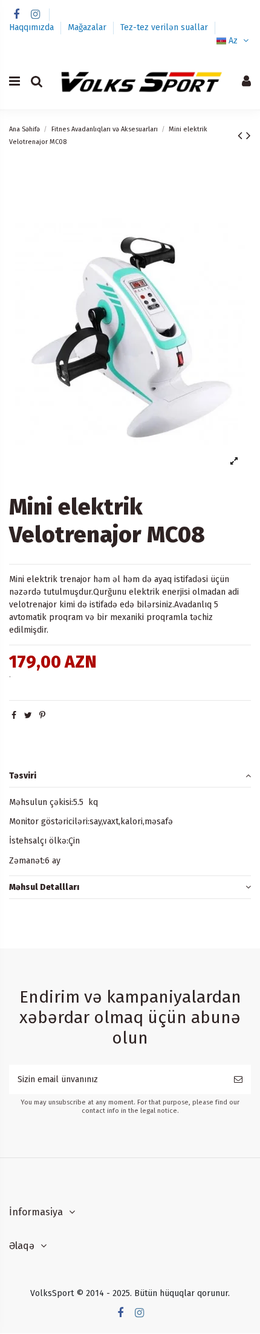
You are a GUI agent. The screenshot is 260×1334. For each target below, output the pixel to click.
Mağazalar (88, 27)
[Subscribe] (238, 1079)
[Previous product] (242, 135)
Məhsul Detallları (44, 887)
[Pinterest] (42, 715)
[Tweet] (28, 715)
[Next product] (248, 135)
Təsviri (22, 776)
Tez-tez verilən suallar (164, 27)
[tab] (130, 776)
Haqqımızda (32, 27)
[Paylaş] (13, 715)
